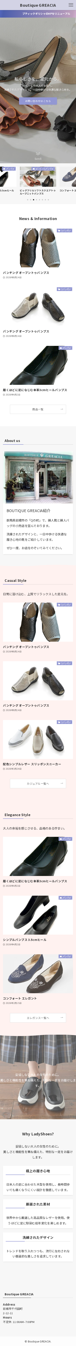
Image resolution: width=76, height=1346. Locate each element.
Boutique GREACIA (38, 5)
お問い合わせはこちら (38, 101)
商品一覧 (37, 409)
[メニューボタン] (71, 5)
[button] (27, 199)
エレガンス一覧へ (38, 1018)
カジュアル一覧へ (38, 784)
